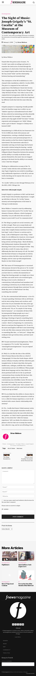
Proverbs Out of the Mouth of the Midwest (25, 585)
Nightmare (5, 565)
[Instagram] (20, 624)
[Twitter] (18, 624)
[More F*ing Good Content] (10, 575)
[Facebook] (15, 624)
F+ (19, 582)
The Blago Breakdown (6, 458)
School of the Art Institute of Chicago (19, 672)
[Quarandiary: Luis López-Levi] (26, 556)
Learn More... (18, 637)
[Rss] (13, 624)
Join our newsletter (7, 661)
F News (4, 444)
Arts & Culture (11, 448)
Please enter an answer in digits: (11, 505)
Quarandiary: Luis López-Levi (24, 566)
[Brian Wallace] (6, 437)
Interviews (19, 448)
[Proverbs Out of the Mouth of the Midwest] (26, 575)
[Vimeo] (23, 624)
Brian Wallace (22, 42)
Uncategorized (6, 13)
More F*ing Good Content (7, 585)
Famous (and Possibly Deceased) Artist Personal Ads (27, 458)
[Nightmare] (10, 556)
